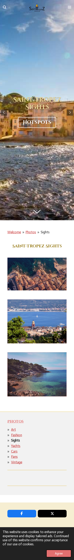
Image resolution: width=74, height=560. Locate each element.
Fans (14, 457)
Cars (14, 451)
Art (13, 429)
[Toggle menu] (69, 7)
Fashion (16, 435)
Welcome (14, 232)
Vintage (16, 462)
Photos (30, 232)
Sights (45, 232)
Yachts (15, 446)
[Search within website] (4, 7)
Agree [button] (59, 553)
